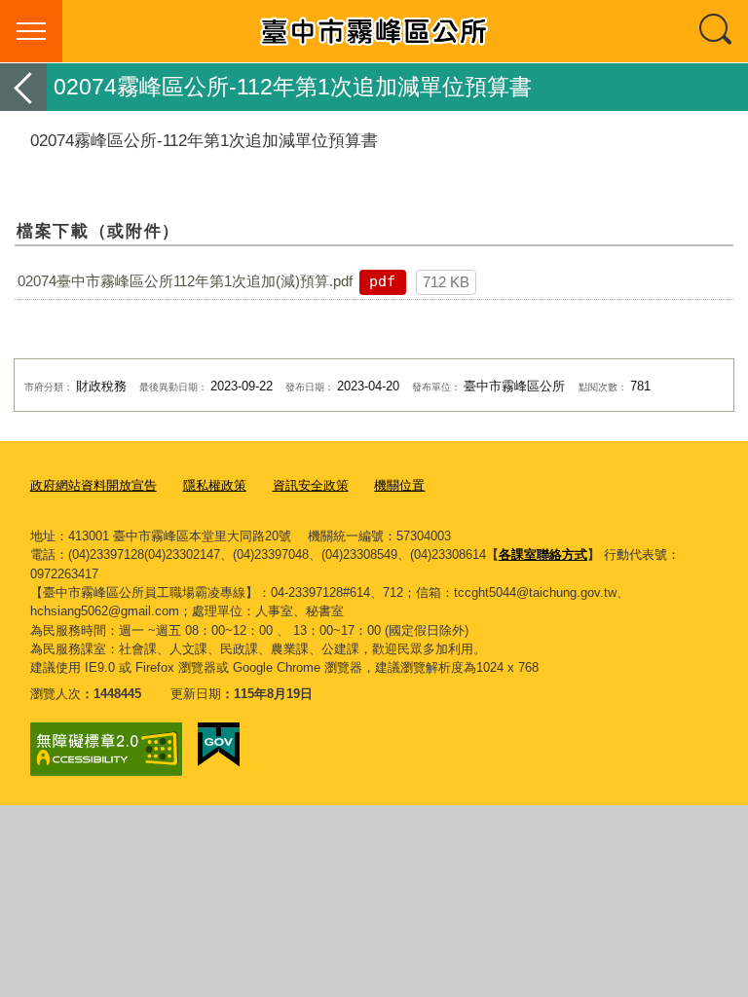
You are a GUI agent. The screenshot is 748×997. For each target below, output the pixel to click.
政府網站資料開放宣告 (93, 485)
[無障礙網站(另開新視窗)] (106, 749)
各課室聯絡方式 (543, 554)
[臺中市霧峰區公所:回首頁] (374, 31)
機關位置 (399, 485)
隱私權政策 (214, 485)
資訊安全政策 (311, 485)
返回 (23, 87)
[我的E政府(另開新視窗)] (219, 744)
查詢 (717, 31)
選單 (31, 31)
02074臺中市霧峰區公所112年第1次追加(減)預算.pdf (185, 281)
